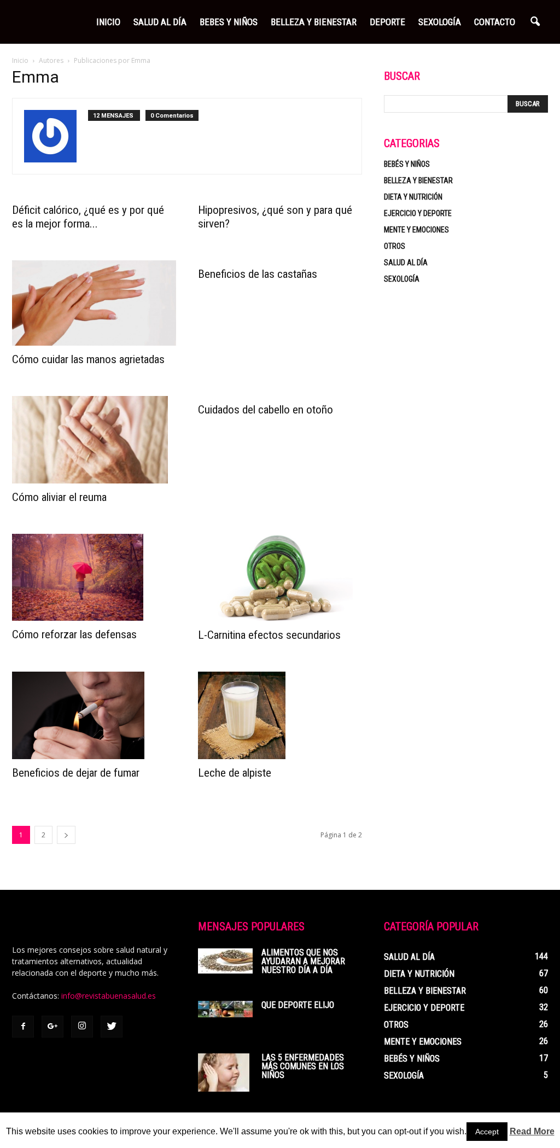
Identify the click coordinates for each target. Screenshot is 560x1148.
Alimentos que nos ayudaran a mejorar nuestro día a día (303, 961)
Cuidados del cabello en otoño (265, 409)
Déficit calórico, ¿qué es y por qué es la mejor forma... (88, 216)
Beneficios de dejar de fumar (75, 772)
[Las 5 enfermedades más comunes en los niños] (223, 1072)
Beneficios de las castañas (257, 274)
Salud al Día (159, 21)
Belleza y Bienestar (314, 21)
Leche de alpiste (234, 772)
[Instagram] (82, 1027)
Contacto (494, 21)
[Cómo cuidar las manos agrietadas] (94, 303)
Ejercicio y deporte (418, 213)
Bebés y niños (407, 164)
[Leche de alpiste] (280, 715)
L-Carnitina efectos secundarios (269, 635)
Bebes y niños (229, 21)
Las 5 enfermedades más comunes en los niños (302, 1066)
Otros (394, 246)
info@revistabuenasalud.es (108, 995)
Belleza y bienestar (418, 180)
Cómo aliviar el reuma (59, 497)
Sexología (439, 21)
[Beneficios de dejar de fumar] (94, 715)
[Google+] (52, 1027)
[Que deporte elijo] (225, 1009)
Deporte (387, 21)
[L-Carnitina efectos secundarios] (280, 577)
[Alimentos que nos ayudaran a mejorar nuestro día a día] (225, 961)
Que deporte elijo (297, 1005)
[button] (535, 22)
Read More (532, 1131)
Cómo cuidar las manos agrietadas (88, 359)
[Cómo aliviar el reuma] (94, 439)
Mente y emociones (416, 229)
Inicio (108, 21)
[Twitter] (111, 1027)
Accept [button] (487, 1131)
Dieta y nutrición (413, 197)
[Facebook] (23, 1027)
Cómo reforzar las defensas (74, 634)
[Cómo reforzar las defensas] (94, 577)
